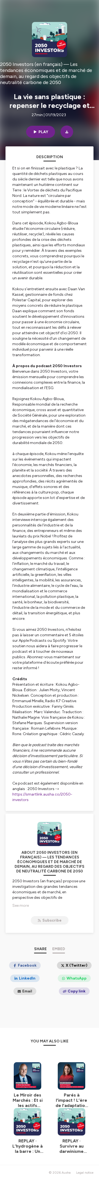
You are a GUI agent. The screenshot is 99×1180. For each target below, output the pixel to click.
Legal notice (85, 1173)
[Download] (67, 131)
